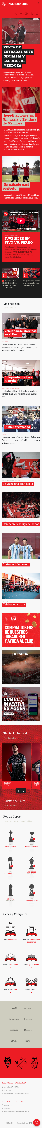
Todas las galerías (10, 806)
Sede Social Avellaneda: (14, 1083)
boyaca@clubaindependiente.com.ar (16, 1112)
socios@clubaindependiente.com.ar (16, 1093)
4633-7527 (7, 1108)
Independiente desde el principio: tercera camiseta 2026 (31, 283)
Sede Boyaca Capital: (12, 1101)
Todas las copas (10, 821)
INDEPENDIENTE (15, 4)
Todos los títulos (26, 821)
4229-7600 (7, 1090)
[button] (18, 790)
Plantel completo (10, 738)
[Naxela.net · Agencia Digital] (33, 1123)
